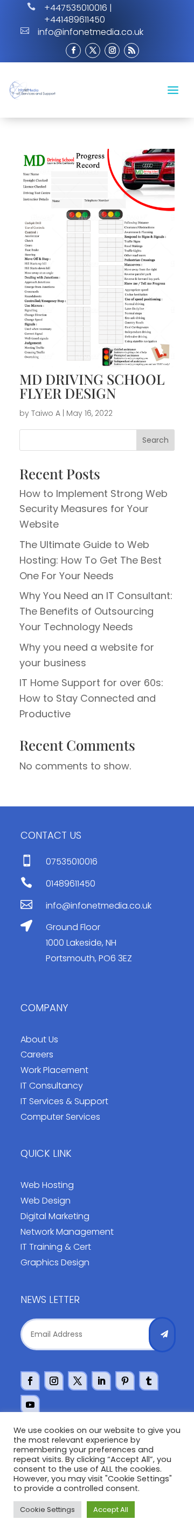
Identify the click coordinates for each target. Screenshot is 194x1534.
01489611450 (70, 883)
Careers (36, 1054)
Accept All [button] (110, 1509)
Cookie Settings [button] (47, 1509)
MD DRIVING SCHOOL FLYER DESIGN (92, 386)
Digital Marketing (54, 1216)
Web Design (45, 1200)
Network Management (67, 1232)
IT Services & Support (64, 1101)
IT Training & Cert (55, 1247)
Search (155, 440)
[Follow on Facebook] (73, 50)
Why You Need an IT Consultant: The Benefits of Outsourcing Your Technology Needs (95, 611)
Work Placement (54, 1070)
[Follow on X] (92, 50)
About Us (39, 1039)
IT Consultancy (51, 1085)
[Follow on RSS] (131, 50)
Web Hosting (47, 1185)
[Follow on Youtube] (30, 1404)
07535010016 (72, 861)
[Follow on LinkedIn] (101, 1381)
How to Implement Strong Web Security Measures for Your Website (93, 509)
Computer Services (60, 1117)
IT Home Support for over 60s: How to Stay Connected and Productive (91, 698)
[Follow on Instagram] (112, 50)
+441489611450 (74, 19)
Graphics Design (54, 1262)
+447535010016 (75, 8)
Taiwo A (45, 413)
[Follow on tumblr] (148, 1381)
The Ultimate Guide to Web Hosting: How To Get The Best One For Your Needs (90, 560)
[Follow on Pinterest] (125, 1381)
